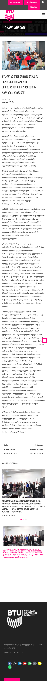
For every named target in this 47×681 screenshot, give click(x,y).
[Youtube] (25, 663)
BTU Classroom (32, 2)
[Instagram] (15, 663)
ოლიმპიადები (33, 7)
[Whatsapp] (10, 667)
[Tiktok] (35, 663)
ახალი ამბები (8, 102)
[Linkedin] (20, 663)
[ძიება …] (43, 2)
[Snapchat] (40, 663)
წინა (6, 445)
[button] (21, 519)
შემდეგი (39, 445)
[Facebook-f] (10, 663)
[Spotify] (30, 663)
